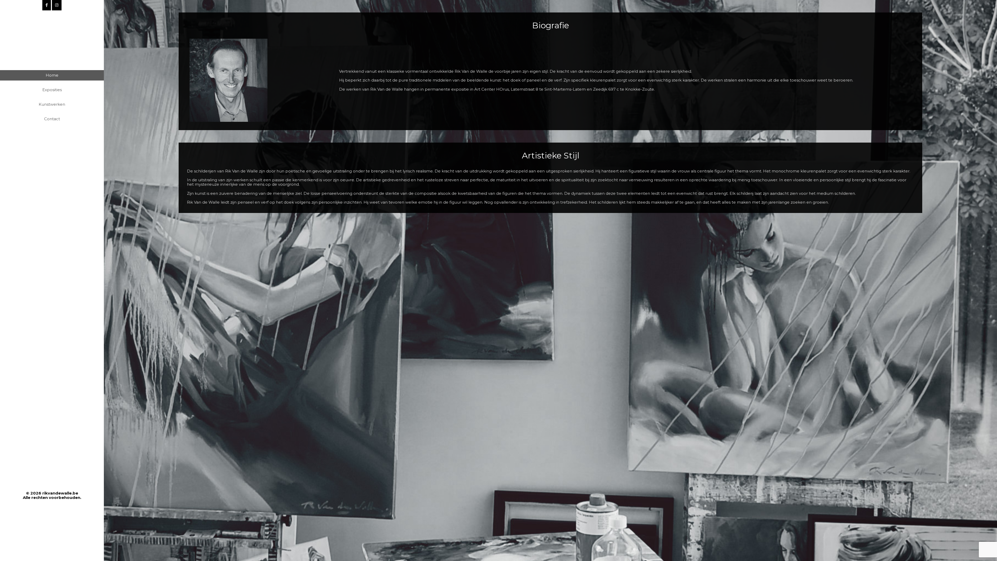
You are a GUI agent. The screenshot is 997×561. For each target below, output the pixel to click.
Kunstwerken (52, 104)
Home (52, 75)
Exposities (52, 89)
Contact (52, 118)
